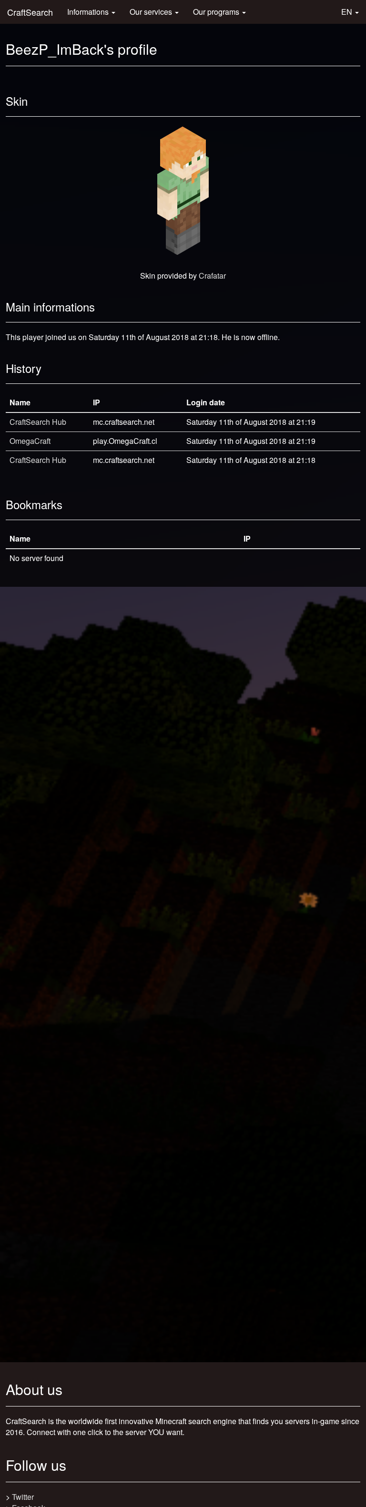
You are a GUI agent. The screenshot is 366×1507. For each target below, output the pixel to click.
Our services (152, 11)
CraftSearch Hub (38, 421)
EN (347, 11)
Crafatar (212, 275)
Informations (89, 11)
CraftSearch (30, 12)
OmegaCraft (30, 440)
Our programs (217, 11)
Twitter (23, 1496)
